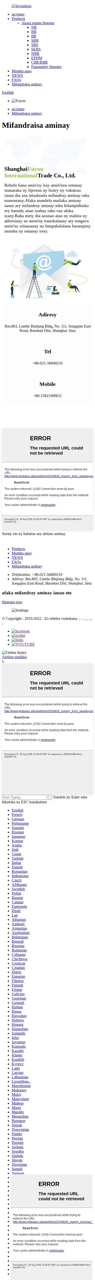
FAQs (16, 80)
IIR (33, 36)
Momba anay (22, 71)
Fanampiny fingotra (46, 67)
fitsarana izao (12, 602)
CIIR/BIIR (39, 62)
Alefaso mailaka (14, 657)
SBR (35, 40)
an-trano (18, 14)
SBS (34, 45)
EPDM (36, 58)
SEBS (36, 49)
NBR (35, 54)
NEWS (17, 75)
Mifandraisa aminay (27, 84)
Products (18, 19)
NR (34, 27)
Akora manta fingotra (37, 23)
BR (34, 32)
